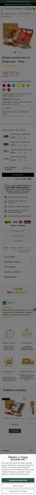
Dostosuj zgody (18, 486)
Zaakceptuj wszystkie (18, 480)
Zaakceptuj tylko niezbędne (18, 491)
